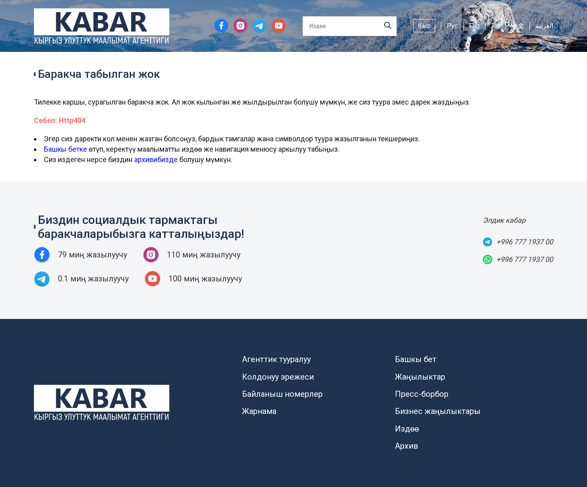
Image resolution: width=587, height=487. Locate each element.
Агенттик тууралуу (276, 359)
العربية (544, 26)
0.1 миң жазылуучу (93, 278)
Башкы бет (415, 359)
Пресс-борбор (421, 394)
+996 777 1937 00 (524, 242)
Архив (406, 446)
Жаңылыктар (420, 377)
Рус (452, 26)
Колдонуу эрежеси (278, 377)
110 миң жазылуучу (203, 254)
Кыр (424, 26)
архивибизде (156, 159)
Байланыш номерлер (282, 394)
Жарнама (259, 411)
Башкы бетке (65, 149)
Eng (474, 26)
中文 (517, 26)
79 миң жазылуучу (92, 254)
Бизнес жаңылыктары (437, 411)
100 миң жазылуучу (205, 278)
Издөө (407, 429)
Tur (495, 26)
